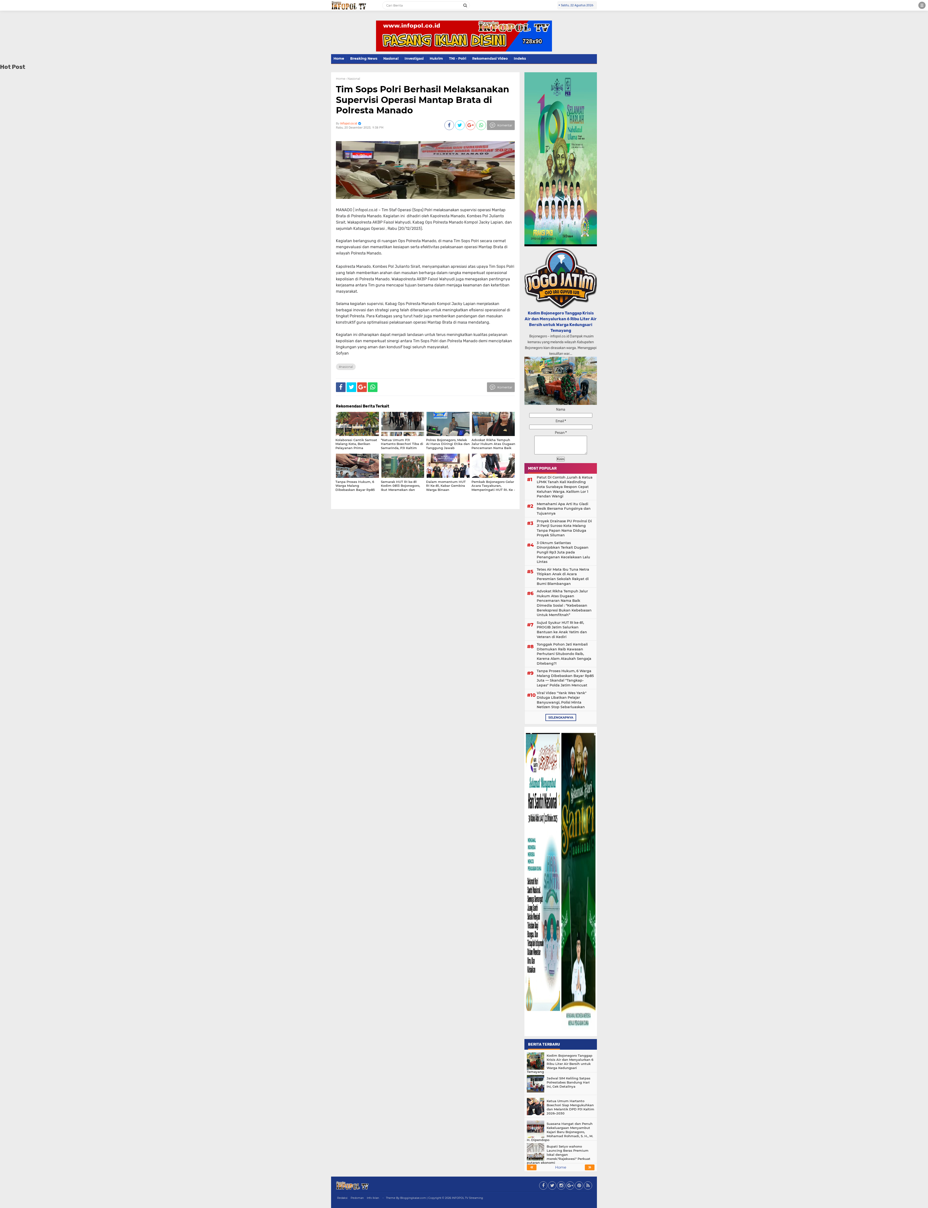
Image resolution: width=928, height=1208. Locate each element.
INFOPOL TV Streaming (467, 1198)
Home (339, 58)
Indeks (520, 58)
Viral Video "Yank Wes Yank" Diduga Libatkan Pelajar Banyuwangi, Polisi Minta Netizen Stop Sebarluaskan (562, 700)
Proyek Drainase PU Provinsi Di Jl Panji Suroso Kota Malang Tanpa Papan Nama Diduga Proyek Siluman (564, 528)
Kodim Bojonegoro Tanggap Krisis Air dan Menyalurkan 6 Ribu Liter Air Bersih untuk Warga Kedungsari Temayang (560, 1064)
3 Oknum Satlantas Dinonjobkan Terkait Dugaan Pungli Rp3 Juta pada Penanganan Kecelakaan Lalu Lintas (563, 552)
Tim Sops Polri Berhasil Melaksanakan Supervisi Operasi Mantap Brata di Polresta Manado (422, 99)
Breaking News (363, 58)
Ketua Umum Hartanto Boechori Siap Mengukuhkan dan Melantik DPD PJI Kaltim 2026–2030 (570, 1107)
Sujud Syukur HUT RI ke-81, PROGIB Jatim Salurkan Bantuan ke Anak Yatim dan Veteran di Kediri (562, 629)
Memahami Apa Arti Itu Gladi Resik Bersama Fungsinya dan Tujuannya (564, 509)
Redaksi (342, 1198)
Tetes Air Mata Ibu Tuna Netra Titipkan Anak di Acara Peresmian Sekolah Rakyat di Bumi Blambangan (563, 576)
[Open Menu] (922, 5)
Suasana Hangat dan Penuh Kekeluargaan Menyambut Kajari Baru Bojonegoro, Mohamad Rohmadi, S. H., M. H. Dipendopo (560, 1132)
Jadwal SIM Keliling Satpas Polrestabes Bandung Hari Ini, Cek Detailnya (568, 1082)
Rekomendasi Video (490, 58)
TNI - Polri (457, 58)
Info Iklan (373, 1198)
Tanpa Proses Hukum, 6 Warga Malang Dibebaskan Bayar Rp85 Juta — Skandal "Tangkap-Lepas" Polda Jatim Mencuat (565, 678)
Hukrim (436, 58)
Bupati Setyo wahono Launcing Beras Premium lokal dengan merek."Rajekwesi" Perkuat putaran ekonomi (558, 1154)
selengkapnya (560, 717)
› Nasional (353, 78)
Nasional (391, 58)
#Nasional (346, 367)
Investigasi (414, 58)
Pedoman (357, 1198)
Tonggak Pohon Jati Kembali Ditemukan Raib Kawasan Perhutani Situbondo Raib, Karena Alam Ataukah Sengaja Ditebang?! (564, 653)
